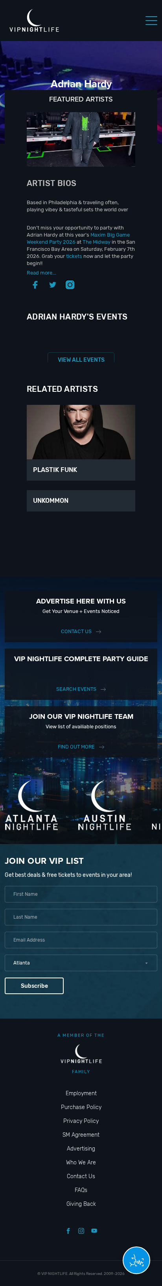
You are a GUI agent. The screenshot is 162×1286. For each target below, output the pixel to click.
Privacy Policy (81, 1121)
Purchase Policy (81, 1107)
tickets (74, 256)
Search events (76, 689)
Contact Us (76, 631)
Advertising (81, 1148)
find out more (76, 747)
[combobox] (81, 963)
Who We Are (81, 1162)
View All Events (81, 360)
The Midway (96, 242)
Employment (81, 1093)
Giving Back (81, 1204)
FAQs (81, 1190)
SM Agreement (81, 1135)
